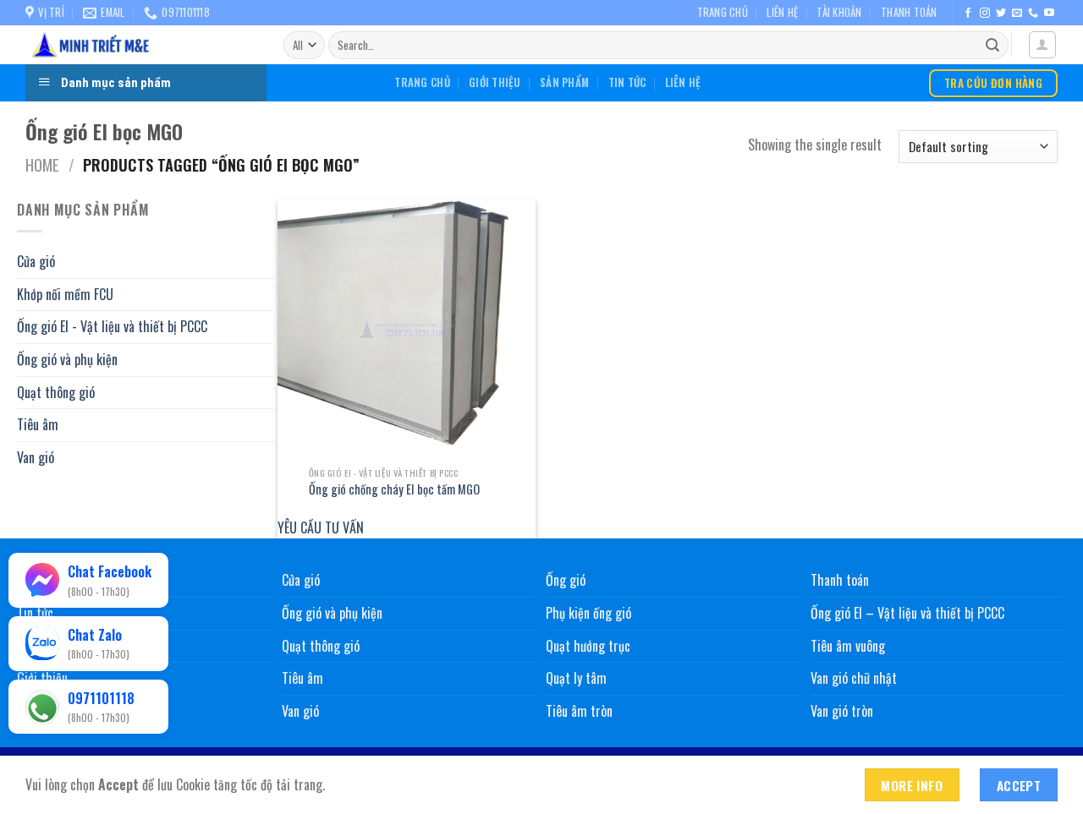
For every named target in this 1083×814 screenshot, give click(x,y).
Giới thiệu (495, 82)
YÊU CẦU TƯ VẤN (321, 527)
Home (42, 164)
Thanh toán (909, 12)
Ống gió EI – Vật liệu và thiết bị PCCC (907, 613)
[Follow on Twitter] (1001, 13)
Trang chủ (722, 12)
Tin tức (627, 82)
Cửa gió (36, 261)
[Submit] (992, 45)
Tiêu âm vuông (848, 646)
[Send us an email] (1017, 13)
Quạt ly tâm (576, 678)
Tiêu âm (37, 424)
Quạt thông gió (56, 391)
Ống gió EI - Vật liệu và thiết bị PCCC (112, 326)
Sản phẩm (564, 82)
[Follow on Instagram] (985, 13)
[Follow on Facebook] (968, 13)
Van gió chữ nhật (854, 678)
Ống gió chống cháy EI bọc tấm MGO (394, 490)
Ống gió (565, 580)
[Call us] (1033, 13)
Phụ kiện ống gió (588, 613)
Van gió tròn (842, 711)
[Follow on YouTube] (1049, 13)
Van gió (35, 456)
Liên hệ (782, 12)
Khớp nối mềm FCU (65, 293)
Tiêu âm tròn (579, 711)
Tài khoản (838, 12)
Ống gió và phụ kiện (67, 359)
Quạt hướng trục (588, 646)
